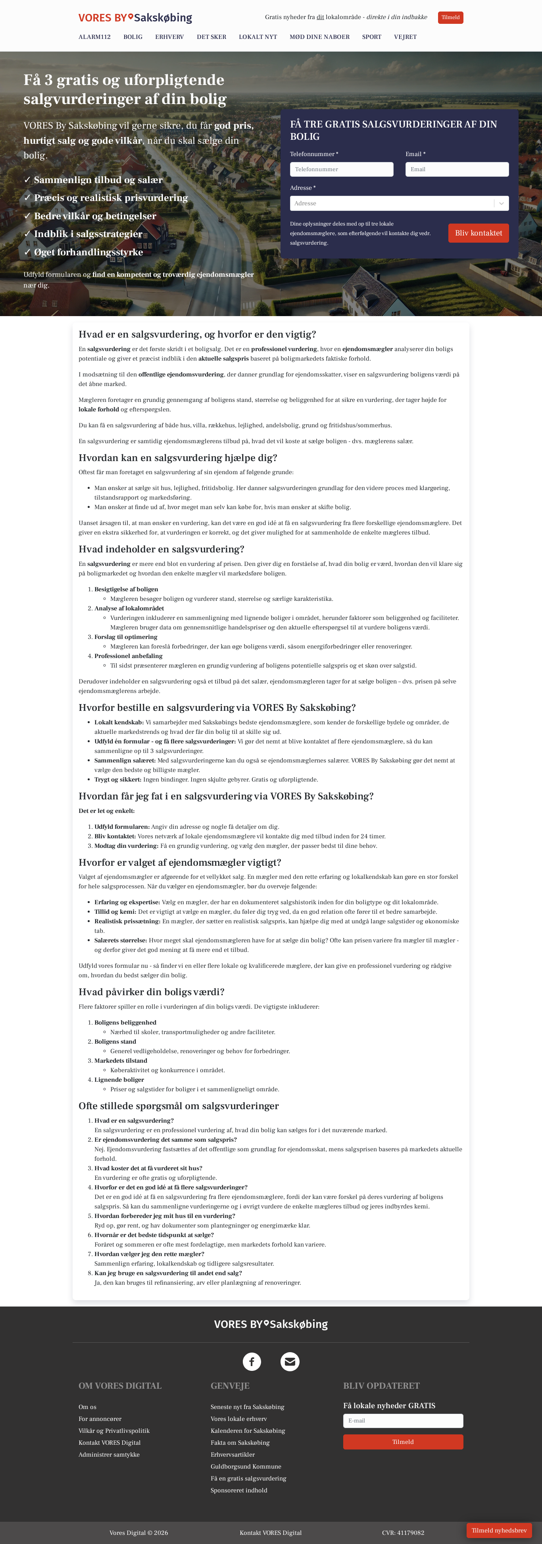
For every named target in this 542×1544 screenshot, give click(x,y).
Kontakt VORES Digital (110, 1443)
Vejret (405, 37)
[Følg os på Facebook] (251, 1361)
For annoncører (100, 1419)
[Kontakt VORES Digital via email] (290, 1361)
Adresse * (303, 188)
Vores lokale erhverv (239, 1419)
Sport (371, 37)
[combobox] (295, 203)
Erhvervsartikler (233, 1455)
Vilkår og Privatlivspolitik (114, 1431)
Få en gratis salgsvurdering (248, 1478)
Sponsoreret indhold (239, 1490)
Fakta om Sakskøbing (240, 1443)
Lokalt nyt (258, 37)
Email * (416, 154)
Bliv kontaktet (478, 233)
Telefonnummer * (314, 154)
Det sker (211, 37)
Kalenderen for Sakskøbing (248, 1431)
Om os (87, 1407)
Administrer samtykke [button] (109, 1455)
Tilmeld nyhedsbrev (499, 1530)
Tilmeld (451, 17)
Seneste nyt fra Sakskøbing (247, 1407)
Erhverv (169, 37)
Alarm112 (95, 37)
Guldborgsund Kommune (246, 1467)
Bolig (132, 37)
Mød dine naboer (320, 37)
